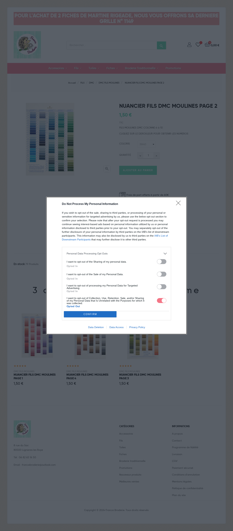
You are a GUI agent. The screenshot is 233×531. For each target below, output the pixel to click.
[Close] (179, 204)
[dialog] (116, 265)
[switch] (161, 261)
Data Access (116, 327)
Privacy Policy (137, 327)
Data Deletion (96, 327)
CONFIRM (90, 314)
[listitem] (116, 253)
